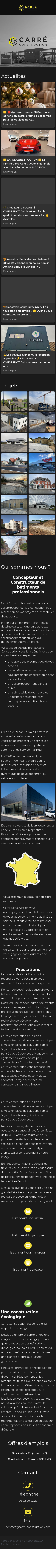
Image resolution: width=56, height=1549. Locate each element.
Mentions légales (11, 1544)
